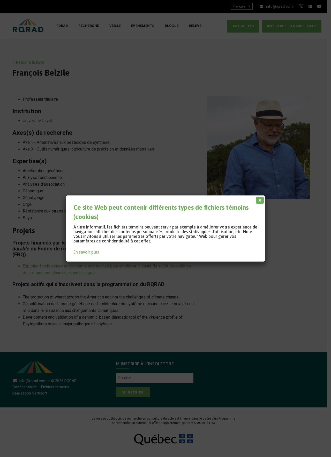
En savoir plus (86, 252)
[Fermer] (259, 199)
